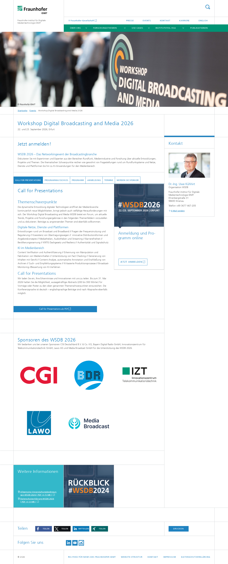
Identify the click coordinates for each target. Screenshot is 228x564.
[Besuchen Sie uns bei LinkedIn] (68, 543)
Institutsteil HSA (165, 28)
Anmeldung (94, 180)
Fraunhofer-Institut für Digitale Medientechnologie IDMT (32, 21)
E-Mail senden (178, 211)
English (203, 20)
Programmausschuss (56, 180)
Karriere (184, 20)
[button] (43, 529)
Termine (108, 180)
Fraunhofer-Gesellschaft (82, 20)
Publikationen (199, 28)
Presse (130, 20)
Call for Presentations (28, 180)
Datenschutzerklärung (195, 557)
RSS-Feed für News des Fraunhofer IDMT (92, 557)
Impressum (169, 557)
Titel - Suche (207, 7)
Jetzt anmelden (131, 262)
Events (147, 20)
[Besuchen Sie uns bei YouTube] (75, 543)
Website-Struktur (131, 557)
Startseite (22, 110)
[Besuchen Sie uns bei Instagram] (81, 543)
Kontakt (165, 20)
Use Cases (137, 28)
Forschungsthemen (105, 28)
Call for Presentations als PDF (53, 309)
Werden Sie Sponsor (128, 180)
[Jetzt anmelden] (139, 206)
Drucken (178, 529)
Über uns (75, 28)
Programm (78, 180)
